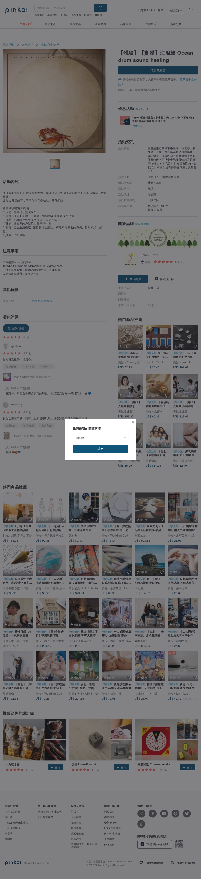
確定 (100, 448)
